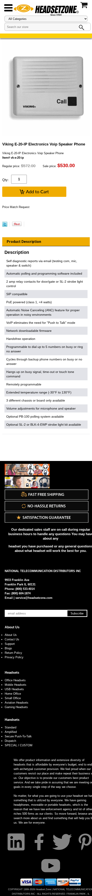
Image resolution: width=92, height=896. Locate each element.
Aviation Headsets (16, 702)
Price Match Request (15, 207)
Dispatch (10, 740)
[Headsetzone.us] (46, 9)
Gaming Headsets (16, 707)
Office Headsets (15, 680)
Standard (10, 727)
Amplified (11, 732)
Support (10, 644)
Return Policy (13, 652)
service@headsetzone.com (33, 597)
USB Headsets (14, 689)
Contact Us (12, 639)
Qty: (5, 180)
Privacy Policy (14, 657)
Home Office (13, 693)
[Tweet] (4, 225)
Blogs (8, 648)
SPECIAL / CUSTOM (18, 745)
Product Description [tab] (24, 242)
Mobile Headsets (15, 684)
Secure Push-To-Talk (18, 736)
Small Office (13, 698)
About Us (12, 627)
